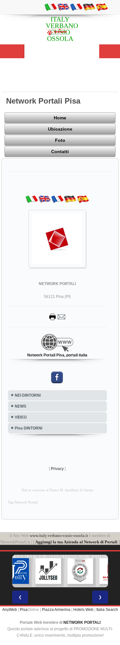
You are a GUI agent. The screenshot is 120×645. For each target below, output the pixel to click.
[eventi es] (101, 7)
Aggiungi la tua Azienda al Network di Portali (76, 541)
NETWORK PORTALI (81, 622)
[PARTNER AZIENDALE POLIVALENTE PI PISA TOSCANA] (16, 571)
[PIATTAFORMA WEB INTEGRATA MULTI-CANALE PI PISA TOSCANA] (80, 571)
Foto (60, 140)
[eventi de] (89, 7)
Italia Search (107, 609)
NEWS (20, 406)
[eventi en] (63, 7)
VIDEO (21, 417)
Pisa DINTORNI (28, 428)
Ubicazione (60, 129)
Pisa (24, 609)
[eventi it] (50, 7)
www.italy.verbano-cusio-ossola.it (59, 535)
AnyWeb (9, 609)
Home (60, 117)
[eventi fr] (76, 7)
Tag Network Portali (23, 502)
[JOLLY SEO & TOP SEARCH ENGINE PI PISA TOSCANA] (48, 571)
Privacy (57, 468)
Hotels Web (83, 609)
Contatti (60, 151)
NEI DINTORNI (28, 395)
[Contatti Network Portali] (57, 316)
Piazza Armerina (56, 609)
